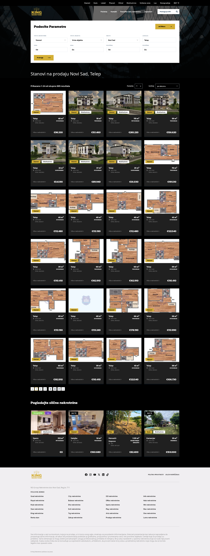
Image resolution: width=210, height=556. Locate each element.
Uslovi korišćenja (172, 474)
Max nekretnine (149, 509)
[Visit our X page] (99, 474)
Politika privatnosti (156, 474)
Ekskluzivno (131, 3)
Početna (104, 11)
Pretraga (40, 58)
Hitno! (120, 3)
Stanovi (87, 3)
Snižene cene (145, 3)
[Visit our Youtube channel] (94, 474)
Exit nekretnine (74, 509)
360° (175, 3)
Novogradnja (165, 3)
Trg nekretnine (74, 513)
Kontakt (114, 11)
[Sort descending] (140, 86)
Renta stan (35, 517)
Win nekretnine (149, 504)
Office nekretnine (113, 500)
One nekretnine (149, 513)
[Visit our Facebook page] (86, 474)
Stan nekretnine (37, 509)
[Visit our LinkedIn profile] (103, 474)
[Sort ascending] (136, 86)
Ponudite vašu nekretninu (130, 11)
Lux (155, 3)
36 (55, 389)
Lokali (103, 3)
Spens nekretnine (113, 504)
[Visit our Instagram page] (90, 474)
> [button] (63, 389)
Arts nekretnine (112, 513)
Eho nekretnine (74, 504)
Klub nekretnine (37, 504)
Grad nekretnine (37, 496)
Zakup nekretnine (75, 517)
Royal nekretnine (37, 500)
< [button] (32, 389)
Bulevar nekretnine (75, 500)
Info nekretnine (149, 496)
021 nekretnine (112, 496)
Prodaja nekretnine (113, 517)
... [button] (47, 389)
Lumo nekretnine (150, 517)
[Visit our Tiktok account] (107, 474)
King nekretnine (37, 513)
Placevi (112, 3)
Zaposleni (148, 11)
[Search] (176, 11)
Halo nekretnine (149, 500)
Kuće (95, 3)
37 (59, 389)
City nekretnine (74, 496)
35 (50, 389)
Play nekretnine (112, 509)
